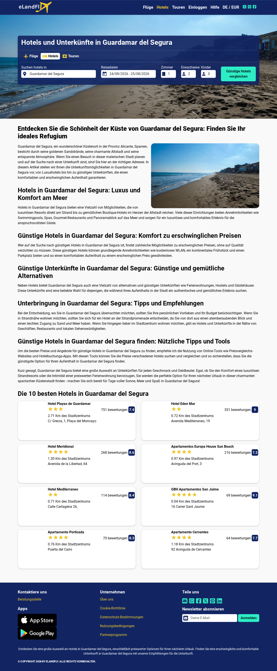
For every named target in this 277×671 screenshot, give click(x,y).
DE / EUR (231, 7)
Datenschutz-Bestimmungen (121, 617)
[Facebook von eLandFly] (255, 7)
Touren (178, 7)
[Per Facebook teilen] (198, 603)
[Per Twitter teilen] (205, 603)
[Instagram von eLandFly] (250, 7)
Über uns (106, 599)
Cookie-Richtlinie (112, 608)
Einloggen (197, 7)
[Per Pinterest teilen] (212, 603)
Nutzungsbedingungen (117, 626)
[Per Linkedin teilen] (219, 603)
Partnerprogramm (113, 635)
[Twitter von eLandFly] (245, 7)
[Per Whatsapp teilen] (191, 603)
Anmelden (249, 618)
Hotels (163, 7)
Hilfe (215, 7)
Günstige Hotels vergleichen (238, 73)
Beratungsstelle (29, 599)
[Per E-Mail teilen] (184, 603)
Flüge (148, 7)
